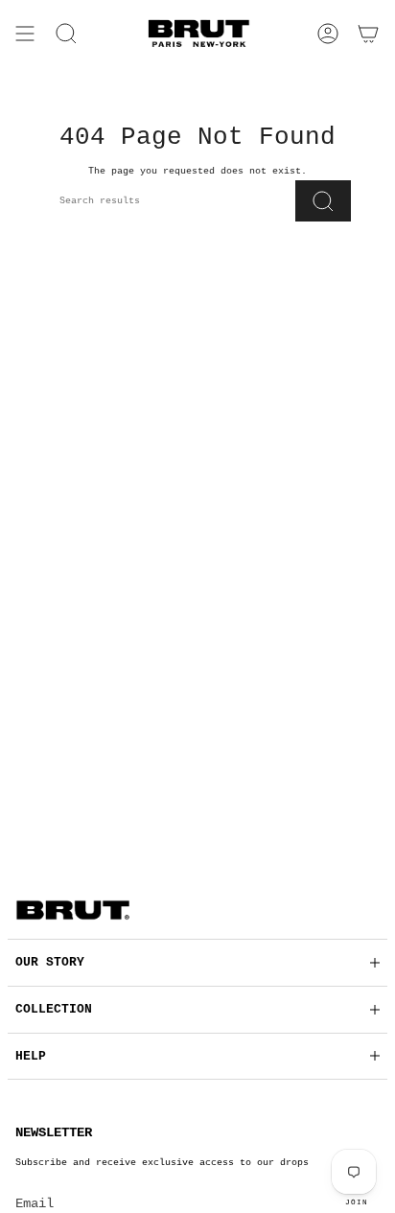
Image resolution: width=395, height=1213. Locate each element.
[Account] (327, 33)
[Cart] (368, 33)
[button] (66, 33)
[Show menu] (25, 33)
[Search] (323, 201)
